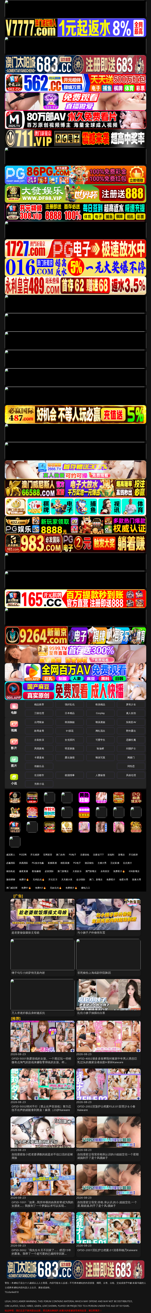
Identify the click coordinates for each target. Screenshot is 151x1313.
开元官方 (52, 879)
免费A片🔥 (40, 887)
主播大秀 (102, 862)
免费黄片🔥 (71, 887)
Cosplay (100, 713)
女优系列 (70, 739)
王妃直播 (114, 862)
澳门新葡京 (63, 871)
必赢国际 (10, 862)
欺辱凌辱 (39, 730)
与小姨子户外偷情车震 (91, 932)
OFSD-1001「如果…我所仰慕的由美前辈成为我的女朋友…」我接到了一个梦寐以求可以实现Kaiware (42, 1205)
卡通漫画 (39, 757)
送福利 (111, 854)
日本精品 (70, 713)
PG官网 (23, 854)
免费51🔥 (24, 879)
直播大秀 (136, 879)
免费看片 (110, 879)
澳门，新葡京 (96, 879)
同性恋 (131, 766)
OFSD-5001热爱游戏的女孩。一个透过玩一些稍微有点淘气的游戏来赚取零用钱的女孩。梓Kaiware (41, 1062)
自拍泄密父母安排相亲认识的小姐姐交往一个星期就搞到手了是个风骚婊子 (108, 1156)
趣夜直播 (23, 871)
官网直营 (47, 854)
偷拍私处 (10, 871)
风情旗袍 (39, 748)
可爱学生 (100, 739)
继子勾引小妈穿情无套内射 (28, 972)
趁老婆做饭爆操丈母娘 (26, 932)
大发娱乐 (77, 871)
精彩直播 (65, 862)
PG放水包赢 (38, 862)
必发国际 (49, 871)
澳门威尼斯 (11, 887)
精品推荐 (39, 704)
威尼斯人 (10, 854)
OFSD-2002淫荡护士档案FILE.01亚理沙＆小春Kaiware (106, 1108)
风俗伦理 (131, 775)
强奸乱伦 (70, 704)
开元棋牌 (34, 854)
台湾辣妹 (39, 722)
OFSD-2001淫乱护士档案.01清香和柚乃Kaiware (107, 1250)
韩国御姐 (70, 722)
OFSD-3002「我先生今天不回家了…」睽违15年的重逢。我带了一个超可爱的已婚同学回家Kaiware (41, 1253)
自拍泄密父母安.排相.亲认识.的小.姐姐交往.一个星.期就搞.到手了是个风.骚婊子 (107, 1203)
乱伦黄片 (127, 862)
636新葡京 (134, 871)
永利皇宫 (105, 871)
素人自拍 (131, 713)
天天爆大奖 (67, 879)
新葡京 (121, 854)
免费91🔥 (26, 887)
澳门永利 (60, 854)
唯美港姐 (100, 722)
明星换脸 (70, 748)
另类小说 (39, 783)
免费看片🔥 (119, 871)
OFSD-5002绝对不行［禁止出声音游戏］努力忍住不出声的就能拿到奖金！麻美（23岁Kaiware (41, 1108)
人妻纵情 (100, 775)
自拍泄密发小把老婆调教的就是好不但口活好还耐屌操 (42, 1156)
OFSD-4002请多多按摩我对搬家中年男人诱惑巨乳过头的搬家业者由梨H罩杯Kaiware (107, 1060)
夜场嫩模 (36, 871)
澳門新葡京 (91, 871)
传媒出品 (39, 766)
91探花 (69, 730)
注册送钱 (84, 854)
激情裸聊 (10, 879)
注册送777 (98, 854)
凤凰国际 (23, 862)
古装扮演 (39, 739)
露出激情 (70, 757)
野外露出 (131, 730)
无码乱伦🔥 (39, 879)
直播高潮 (52, 862)
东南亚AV (131, 722)
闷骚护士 (131, 748)
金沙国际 (80, 879)
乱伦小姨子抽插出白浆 (91, 1013)
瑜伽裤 (100, 748)
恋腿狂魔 (131, 739)
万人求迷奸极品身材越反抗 (28, 1013)
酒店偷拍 (89, 862)
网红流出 (100, 730)
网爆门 (131, 757)
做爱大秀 (123, 879)
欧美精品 (100, 704)
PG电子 (72, 854)
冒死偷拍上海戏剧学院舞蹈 (94, 972)
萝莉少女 (131, 704)
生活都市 (39, 775)
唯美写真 (100, 757)
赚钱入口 (85, 887)
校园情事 (70, 775)
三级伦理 (39, 713)
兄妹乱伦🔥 (56, 887)
